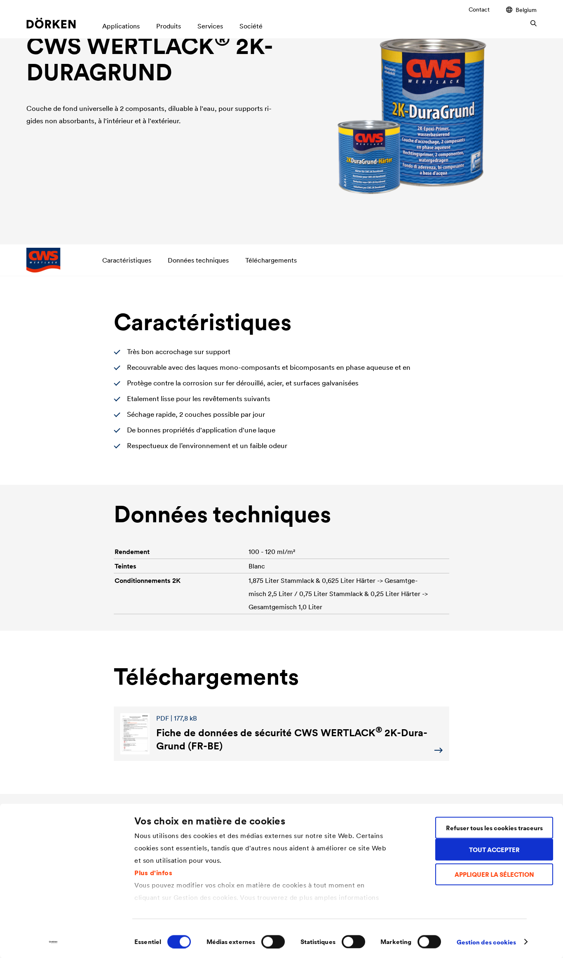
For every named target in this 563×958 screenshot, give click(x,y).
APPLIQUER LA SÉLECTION (494, 874)
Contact (479, 9)
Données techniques (198, 260)
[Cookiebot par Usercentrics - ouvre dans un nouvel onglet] (53, 942)
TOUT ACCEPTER (494, 849)
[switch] (273, 941)
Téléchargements (271, 260)
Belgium (526, 10)
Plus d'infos (153, 872)
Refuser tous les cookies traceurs (494, 827)
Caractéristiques (126, 260)
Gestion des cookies (486, 942)
